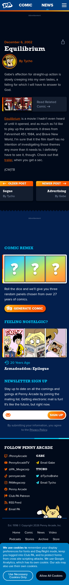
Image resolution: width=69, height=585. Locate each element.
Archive (43, 539)
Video (53, 532)
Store (56, 539)
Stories (29, 539)
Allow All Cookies (51, 576)
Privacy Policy (38, 430)
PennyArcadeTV (19, 463)
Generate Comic (28, 308)
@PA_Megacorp (19, 469)
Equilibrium (24, 49)
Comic (29, 532)
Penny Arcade (18, 489)
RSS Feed (15, 502)
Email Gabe (47, 463)
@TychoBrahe (49, 476)
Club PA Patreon (19, 496)
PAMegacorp (17, 482)
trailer (8, 160)
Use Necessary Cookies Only (18, 575)
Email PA (14, 509)
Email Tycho (48, 482)
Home (16, 532)
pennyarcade (17, 476)
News (41, 532)
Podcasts (15, 539)
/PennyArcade (18, 456)
